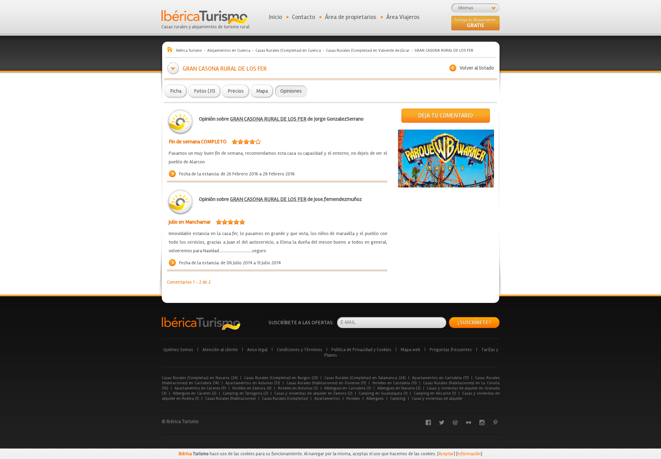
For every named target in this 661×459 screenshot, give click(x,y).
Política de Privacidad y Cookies (361, 350)
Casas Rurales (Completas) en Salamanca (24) (365, 377)
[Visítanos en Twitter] (442, 422)
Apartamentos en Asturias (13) (252, 383)
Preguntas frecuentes (451, 350)
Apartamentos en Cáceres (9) (200, 388)
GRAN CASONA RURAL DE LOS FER (268, 118)
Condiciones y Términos (299, 350)
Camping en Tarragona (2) (245, 393)
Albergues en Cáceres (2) (194, 393)
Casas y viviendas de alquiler (437, 398)
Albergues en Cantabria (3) (347, 388)
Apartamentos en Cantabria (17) (440, 377)
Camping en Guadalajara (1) (383, 393)
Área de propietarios (350, 17)
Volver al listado (477, 67)
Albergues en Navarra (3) (399, 388)
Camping (397, 398)
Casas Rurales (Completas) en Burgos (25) (281, 377)
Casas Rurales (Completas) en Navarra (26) (200, 377)
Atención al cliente (220, 350)
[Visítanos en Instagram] (482, 422)
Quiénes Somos (178, 350)
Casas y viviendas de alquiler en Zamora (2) (313, 393)
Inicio (275, 17)
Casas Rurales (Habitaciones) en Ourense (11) (326, 383)
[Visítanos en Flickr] (468, 422)
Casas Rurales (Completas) (285, 398)
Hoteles (353, 398)
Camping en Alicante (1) (435, 393)
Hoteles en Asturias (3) (298, 388)
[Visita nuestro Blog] (455, 422)
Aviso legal (257, 350)
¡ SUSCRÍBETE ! (474, 322)
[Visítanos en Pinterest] (495, 422)
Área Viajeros (403, 17)
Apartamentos (327, 398)
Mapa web (410, 350)
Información (469, 454)
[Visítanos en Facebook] (428, 422)
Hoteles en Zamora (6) (251, 388)
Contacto (303, 17)
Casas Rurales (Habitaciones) (230, 398)
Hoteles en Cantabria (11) (395, 383)
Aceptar (446, 454)
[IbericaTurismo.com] (201, 323)
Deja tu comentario (445, 115)
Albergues (375, 398)
